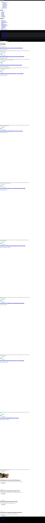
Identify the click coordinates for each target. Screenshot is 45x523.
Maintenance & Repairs (4, 24)
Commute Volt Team (3, 52)
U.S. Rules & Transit (3, 27)
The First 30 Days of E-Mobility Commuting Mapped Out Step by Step (12, 303)
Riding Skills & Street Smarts (4, 25)
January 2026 (3, 16)
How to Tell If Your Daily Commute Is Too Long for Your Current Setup (12, 360)
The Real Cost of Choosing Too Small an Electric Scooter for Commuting (12, 245)
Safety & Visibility (4, 36)
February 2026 (3, 15)
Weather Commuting (3, 29)
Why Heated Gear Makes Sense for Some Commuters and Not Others (12, 56)
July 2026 (2, 12)
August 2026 (3, 11)
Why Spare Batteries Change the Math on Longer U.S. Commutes (11, 131)
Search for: (1, 40)
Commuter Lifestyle (3, 7)
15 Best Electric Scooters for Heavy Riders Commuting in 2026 (11, 65)
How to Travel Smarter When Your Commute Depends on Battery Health (12, 188)
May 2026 (2, 13)
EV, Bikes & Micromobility (4, 22)
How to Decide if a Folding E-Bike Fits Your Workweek (9, 418)
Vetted (2, 1)
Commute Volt (1, 0)
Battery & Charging (3, 20)
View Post (1, 62)
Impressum (2, 519)
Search (7, 41)
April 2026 (2, 14)
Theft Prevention (4, 5)
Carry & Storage (4, 3)
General (2, 23)
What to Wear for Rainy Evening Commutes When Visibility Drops (11, 48)
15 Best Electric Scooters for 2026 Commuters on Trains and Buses (11, 73)
